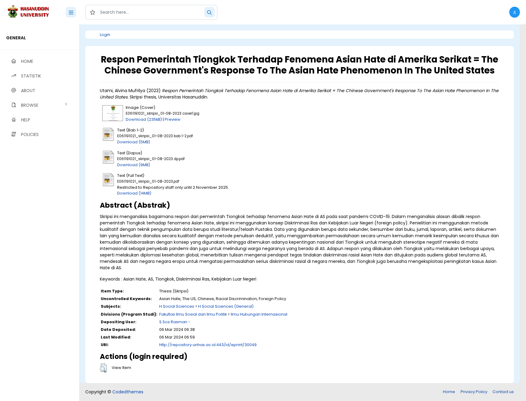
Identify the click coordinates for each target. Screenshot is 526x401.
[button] (514, 12)
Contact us (503, 391)
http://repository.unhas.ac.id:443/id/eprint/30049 (208, 344)
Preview (173, 119)
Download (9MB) (133, 164)
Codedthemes (127, 392)
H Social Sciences (176, 306)
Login (105, 34)
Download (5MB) (133, 142)
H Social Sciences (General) (226, 306)
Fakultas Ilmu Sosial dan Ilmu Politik (193, 314)
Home (449, 391)
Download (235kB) (144, 119)
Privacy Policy (474, 391)
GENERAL (16, 38)
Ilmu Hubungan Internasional (259, 314)
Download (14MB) (134, 193)
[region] (39, 212)
